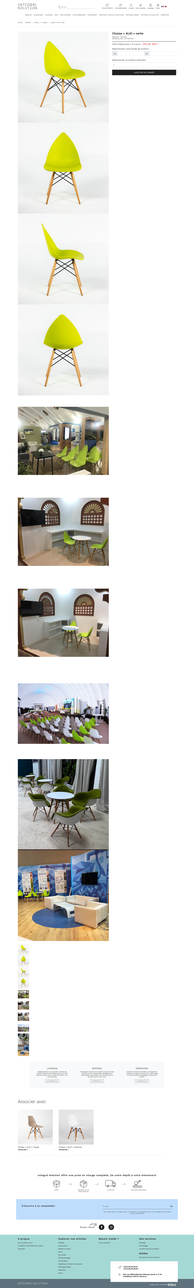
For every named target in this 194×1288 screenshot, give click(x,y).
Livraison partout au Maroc (149, 1249)
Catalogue (150, 8)
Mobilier (28, 15)
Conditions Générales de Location (30, 1246)
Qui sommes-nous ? (25, 1243)
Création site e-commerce (158, 1285)
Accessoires (38, 15)
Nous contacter (141, 8)
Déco (56, 15)
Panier (158, 8)
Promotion (165, 15)
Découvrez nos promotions (149, 1257)
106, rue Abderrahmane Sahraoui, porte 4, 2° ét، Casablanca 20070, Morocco (142, 1275)
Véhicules (62, 1270)
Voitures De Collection (150, 15)
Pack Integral (65, 15)
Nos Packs (62, 1255)
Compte (131, 8)
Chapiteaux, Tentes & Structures (111, 15)
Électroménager (79, 15)
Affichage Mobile (132, 15)
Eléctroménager (64, 1258)
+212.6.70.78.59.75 (107, 8)
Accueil (20, 22)
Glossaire (21, 1249)
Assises (36, 22)
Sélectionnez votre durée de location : (131, 49)
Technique (49, 15)
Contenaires (92, 15)
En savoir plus (52, 1081)
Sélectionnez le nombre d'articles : (129, 60)
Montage (142, 1243)
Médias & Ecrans (64, 1249)
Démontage (143, 1246)
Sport (60, 1273)
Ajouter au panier (144, 72)
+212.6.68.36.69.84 (121, 8)
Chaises (44, 22)
